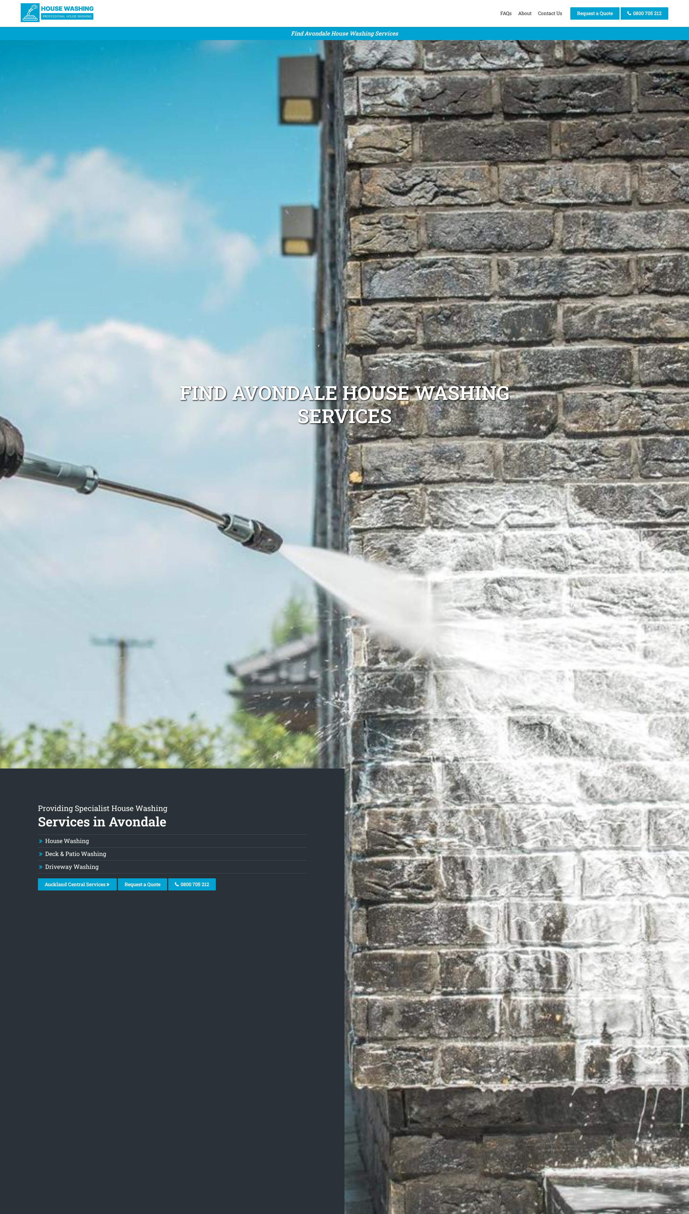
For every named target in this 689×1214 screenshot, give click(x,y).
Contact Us (550, 13)
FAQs (506, 13)
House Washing (67, 841)
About (525, 13)
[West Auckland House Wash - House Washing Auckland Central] (58, 20)
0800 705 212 (647, 13)
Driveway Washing (72, 867)
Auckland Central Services (76, 884)
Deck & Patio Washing (75, 854)
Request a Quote (595, 13)
